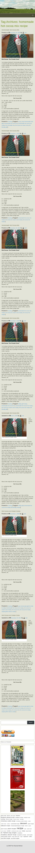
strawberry (19, 833)
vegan (21, 836)
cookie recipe (3, 823)
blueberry (18, 815)
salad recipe (29, 828)
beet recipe (13, 815)
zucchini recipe (5, 838)
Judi (25, 32)
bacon (8, 815)
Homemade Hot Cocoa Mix (10, 30)
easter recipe (31, 823)
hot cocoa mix (15, 609)
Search (30, 722)
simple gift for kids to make (8, 611)
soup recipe (28, 831)
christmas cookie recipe (8, 821)
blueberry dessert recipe (8, 817)
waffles (30, 836)
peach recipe (4, 828)
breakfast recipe (27, 817)
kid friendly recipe (15, 507)
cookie (29, 821)
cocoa (19, 121)
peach (29, 825)
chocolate (22, 819)
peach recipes (12, 828)
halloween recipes (5, 825)
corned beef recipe (15, 823)
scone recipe (3, 831)
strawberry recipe (21, 834)
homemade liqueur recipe (17, 825)
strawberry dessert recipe (8, 835)
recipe (20, 828)
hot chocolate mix (9, 125)
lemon (26, 825)
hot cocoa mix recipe (24, 407)
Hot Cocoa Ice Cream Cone (11, 615)
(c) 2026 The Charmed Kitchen (15, 845)
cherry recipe (9, 819)
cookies (8, 823)
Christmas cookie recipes (21, 821)
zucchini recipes (15, 838)
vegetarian (25, 836)
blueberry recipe (19, 817)
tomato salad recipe (15, 836)
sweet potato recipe (6, 836)
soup (23, 831)
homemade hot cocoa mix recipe (24, 405)
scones (9, 831)
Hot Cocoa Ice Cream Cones (11, 511)
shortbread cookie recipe (16, 831)
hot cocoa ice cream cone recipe (13, 219)
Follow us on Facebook (6, 742)
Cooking (10, 121)
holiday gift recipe (22, 403)
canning (3, 819)
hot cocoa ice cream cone (21, 125)
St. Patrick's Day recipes (9, 833)
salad (25, 828)
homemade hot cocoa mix (11, 123)
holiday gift (21, 505)
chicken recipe (16, 819)
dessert (23, 823)
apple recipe (3, 815)
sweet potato (29, 834)
